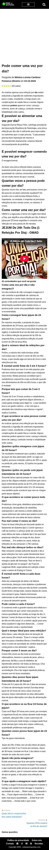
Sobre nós (37, 840)
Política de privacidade (18, 840)
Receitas (39, 844)
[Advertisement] (24, 34)
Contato (10, 844)
